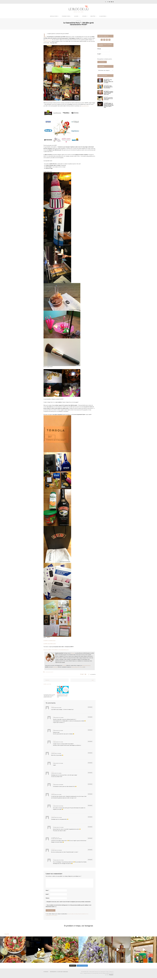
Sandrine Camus (48, 39)
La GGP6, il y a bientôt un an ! (50, 640)
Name (47, 890)
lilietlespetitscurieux (86, 665)
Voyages (84, 16)
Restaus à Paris (54, 16)
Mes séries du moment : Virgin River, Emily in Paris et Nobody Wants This (108, 93)
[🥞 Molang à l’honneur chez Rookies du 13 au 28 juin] (39, 949)
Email (47, 894)
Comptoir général (47, 41)
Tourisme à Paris (66, 16)
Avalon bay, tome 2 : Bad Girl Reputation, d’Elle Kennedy (108, 86)
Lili (54, 716)
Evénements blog (82, 26)
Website (47, 898)
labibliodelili (55, 667)
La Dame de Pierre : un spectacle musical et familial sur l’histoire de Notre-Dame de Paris (108, 105)
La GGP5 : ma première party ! (50, 643)
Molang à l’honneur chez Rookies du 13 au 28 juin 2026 (108, 98)
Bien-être (93, 16)
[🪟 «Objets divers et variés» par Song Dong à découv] (144, 949)
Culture (76, 16)
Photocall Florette (85, 105)
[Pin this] (86, 674)
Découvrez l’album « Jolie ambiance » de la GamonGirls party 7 (56, 649)
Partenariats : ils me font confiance (59, 971)
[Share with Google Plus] (84, 674)
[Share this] (80, 674)
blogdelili (64, 665)
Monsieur (73, 653)
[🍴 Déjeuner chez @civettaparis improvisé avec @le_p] (13, 949)
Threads (81, 667)
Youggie (53, 752)
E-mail (99, 53)
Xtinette (53, 849)
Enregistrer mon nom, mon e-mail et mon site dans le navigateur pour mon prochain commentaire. (69, 901)
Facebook (73, 667)
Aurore (53, 793)
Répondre (90, 707)
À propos (46, 971)
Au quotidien (102, 16)
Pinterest (77, 667)
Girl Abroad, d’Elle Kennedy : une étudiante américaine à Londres (108, 81)
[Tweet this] (82, 674)
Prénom (99, 48)
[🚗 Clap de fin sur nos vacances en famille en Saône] (91, 949)
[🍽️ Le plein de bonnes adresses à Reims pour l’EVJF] (65, 949)
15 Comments (93, 674)
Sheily (52, 706)
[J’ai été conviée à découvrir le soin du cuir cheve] (118, 949)
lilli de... (53, 816)
